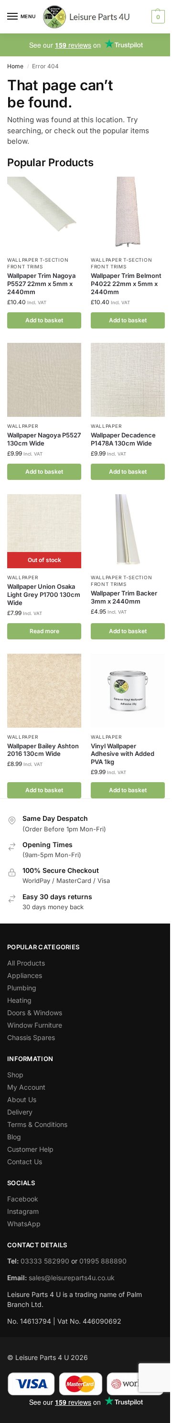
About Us (21, 1099)
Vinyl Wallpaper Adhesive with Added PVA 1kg (122, 754)
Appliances (24, 975)
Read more (44, 631)
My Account (26, 1087)
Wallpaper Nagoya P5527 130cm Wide (44, 439)
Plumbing (21, 988)
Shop (15, 1075)
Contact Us (24, 1162)
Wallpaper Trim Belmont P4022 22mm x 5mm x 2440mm (126, 284)
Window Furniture (34, 1025)
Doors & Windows (34, 1013)
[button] (157, 16)
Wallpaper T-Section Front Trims (37, 263)
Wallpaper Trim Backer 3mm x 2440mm (124, 597)
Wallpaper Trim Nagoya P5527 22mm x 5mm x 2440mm (41, 284)
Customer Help (30, 1149)
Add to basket (44, 320)
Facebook (22, 1199)
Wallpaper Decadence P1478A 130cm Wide (123, 439)
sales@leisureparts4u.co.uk (72, 1278)
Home (15, 66)
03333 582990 (45, 1261)
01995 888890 (103, 1261)
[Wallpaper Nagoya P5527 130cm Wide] (44, 380)
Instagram (23, 1211)
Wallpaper (22, 426)
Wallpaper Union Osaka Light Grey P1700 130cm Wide (43, 594)
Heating (19, 1000)
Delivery (19, 1112)
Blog (14, 1137)
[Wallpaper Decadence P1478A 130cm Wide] (128, 380)
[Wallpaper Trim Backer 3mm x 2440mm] (128, 531)
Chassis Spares (31, 1037)
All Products (26, 963)
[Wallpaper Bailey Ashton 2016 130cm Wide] (44, 691)
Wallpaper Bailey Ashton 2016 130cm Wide (43, 750)
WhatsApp (24, 1224)
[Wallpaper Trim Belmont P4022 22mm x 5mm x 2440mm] (128, 214)
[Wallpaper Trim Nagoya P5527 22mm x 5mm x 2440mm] (44, 214)
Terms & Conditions (37, 1124)
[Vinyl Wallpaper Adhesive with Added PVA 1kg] (128, 691)
